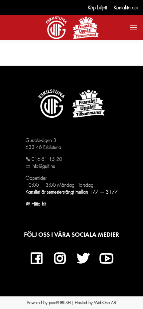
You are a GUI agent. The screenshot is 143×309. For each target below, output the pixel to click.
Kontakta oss (126, 7)
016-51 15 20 (46, 159)
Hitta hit (38, 204)
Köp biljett (97, 7)
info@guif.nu (42, 166)
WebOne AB (105, 303)
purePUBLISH (60, 303)
